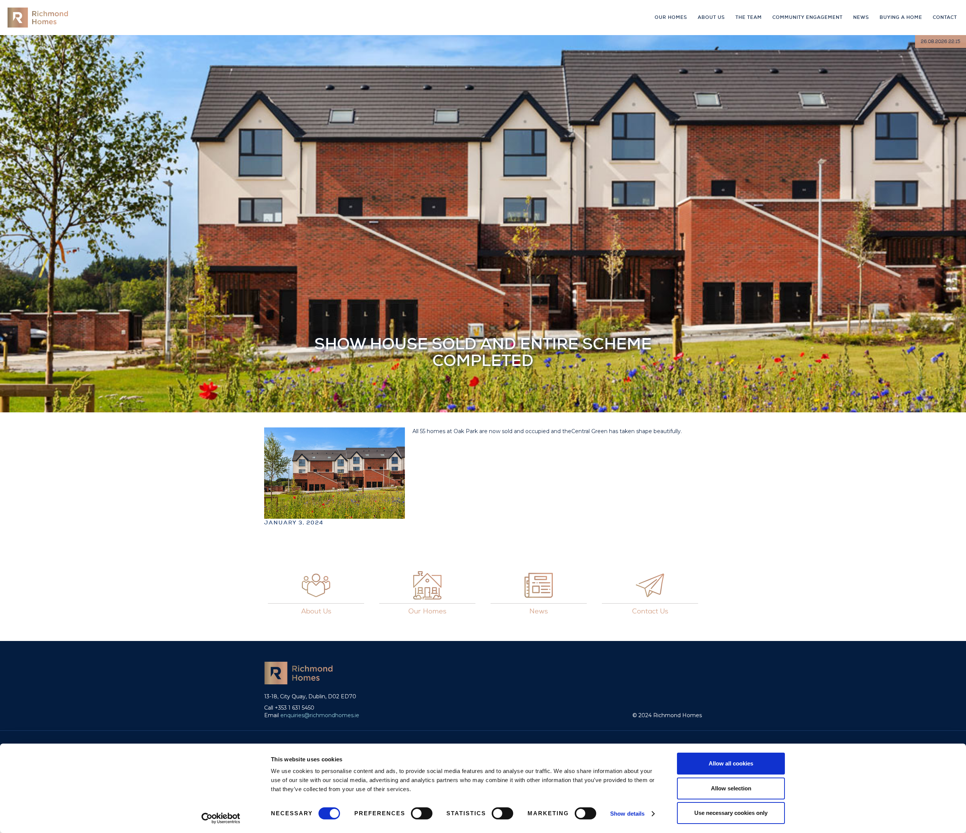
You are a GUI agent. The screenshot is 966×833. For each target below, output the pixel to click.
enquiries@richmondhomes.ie (319, 715)
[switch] (421, 813)
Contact (945, 17)
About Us (711, 17)
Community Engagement (807, 17)
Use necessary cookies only (731, 813)
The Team (748, 17)
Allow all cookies (731, 763)
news (861, 17)
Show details (627, 813)
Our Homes (671, 17)
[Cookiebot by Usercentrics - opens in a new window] (221, 818)
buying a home (901, 17)
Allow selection (731, 788)
